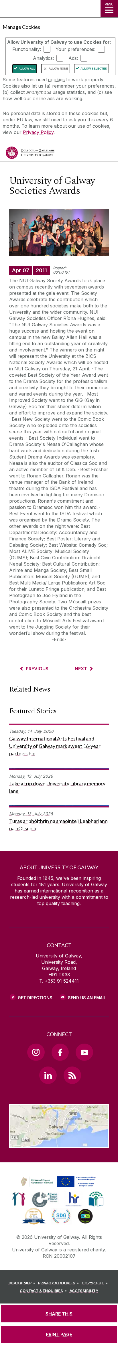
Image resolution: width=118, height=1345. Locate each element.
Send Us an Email (87, 997)
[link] (57, 1181)
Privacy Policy (38, 132)
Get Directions (35, 997)
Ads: (73, 58)
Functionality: (26, 49)
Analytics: (43, 58)
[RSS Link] (72, 1075)
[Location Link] (59, 1144)
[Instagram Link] (35, 1052)
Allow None (58, 68)
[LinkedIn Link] (47, 1075)
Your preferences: (75, 49)
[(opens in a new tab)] (59, 1187)
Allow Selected (93, 68)
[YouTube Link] (84, 1052)
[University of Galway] (30, 154)
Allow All (27, 68)
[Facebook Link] (60, 1052)
